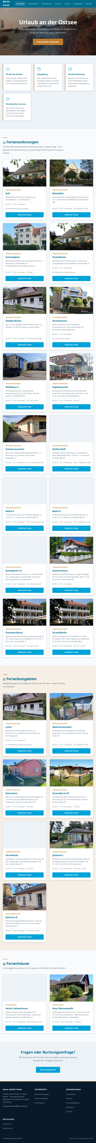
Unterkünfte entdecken (48, 42)
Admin (91, 1138)
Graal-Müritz (47, 4)
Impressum (7, 1124)
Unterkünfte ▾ (33, 4)
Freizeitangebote (72, 1103)
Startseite (20, 4)
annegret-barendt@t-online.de (15, 1106)
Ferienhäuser (40, 1103)
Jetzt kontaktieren (48, 1070)
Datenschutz (8, 1128)
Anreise (58, 4)
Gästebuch (78, 4)
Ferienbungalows (41, 1098)
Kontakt (89, 4)
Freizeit (67, 4)
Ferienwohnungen (42, 1094)
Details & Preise (24, 215)
